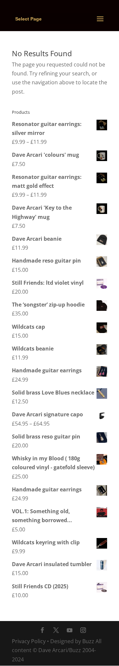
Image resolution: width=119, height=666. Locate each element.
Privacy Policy (29, 641)
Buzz (88, 641)
